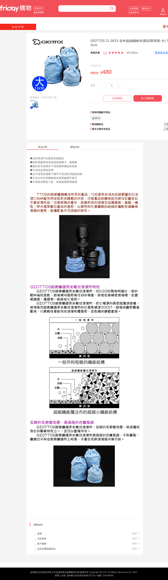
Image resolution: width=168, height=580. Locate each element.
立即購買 (117, 98)
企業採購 (134, 8)
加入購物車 (147, 98)
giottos (96, 118)
